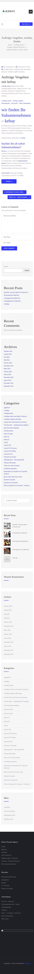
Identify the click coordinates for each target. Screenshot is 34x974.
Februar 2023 (8, 371)
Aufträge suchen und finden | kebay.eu (15, 416)
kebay (23, 138)
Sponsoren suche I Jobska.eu (15, 192)
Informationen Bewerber (8, 877)
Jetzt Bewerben (8, 431)
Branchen (4, 852)
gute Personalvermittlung (11, 428)
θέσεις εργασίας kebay (8, 864)
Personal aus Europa (10, 457)
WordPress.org (8, 819)
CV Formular (5, 885)
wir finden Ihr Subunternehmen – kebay (16, 115)
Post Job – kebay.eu (7, 901)
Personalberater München (11, 295)
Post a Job (25, 24)
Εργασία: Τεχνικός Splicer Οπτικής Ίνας (16, 292)
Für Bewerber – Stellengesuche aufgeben (16, 425)
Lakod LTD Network (10, 448)
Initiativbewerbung (7, 888)
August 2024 (8, 354)
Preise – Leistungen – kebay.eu (11, 913)
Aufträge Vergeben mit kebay (15, 79)
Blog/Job (4, 849)
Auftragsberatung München (12, 298)
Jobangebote (5, 880)
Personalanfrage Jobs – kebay (10, 904)
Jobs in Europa (8, 433)
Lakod (6, 442)
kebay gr (6, 436)
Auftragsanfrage (6, 907)
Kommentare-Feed (9, 815)
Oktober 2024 (8, 351)
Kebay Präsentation (7, 916)
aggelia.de (7, 407)
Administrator (10, 67)
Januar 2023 (7, 374)
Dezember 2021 (8, 383)
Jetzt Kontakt (5, 173)
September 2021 (9, 386)
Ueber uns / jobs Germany (12, 465)
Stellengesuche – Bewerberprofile (14, 460)
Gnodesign (27, 963)
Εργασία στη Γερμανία (11, 482)
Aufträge (4, 86)
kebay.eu (4, 151)
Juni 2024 (7, 357)
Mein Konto (5, 919)
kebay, (9, 86)
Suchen (6, 266)
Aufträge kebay (19, 45)
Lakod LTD (7, 445)
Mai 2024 (7, 360)
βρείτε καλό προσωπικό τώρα (13, 477)
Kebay (3, 846)
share (8, 181)
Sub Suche (14, 103)
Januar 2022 (7, 380)
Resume (3, 882)
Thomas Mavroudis (9, 462)
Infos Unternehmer (25, 103)
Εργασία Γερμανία (9, 479)
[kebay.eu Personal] (8, 12)
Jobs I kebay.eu (6, 855)
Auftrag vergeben (18, 101)
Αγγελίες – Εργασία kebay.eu (10, 861)
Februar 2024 (8, 363)
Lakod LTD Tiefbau (10, 451)
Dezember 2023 (8, 366)
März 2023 (7, 368)
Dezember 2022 (8, 377)
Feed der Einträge (9, 811)
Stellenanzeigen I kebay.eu (9, 858)
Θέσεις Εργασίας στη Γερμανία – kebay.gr (16, 485)
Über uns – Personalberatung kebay (20, 197)
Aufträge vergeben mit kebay (16, 47)
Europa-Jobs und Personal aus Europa (15, 422)
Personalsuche (5, 103)
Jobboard (4, 910)
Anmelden (7, 807)
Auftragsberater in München (12, 301)
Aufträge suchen (6, 101)
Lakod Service (8, 454)
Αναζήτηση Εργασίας (10, 468)
